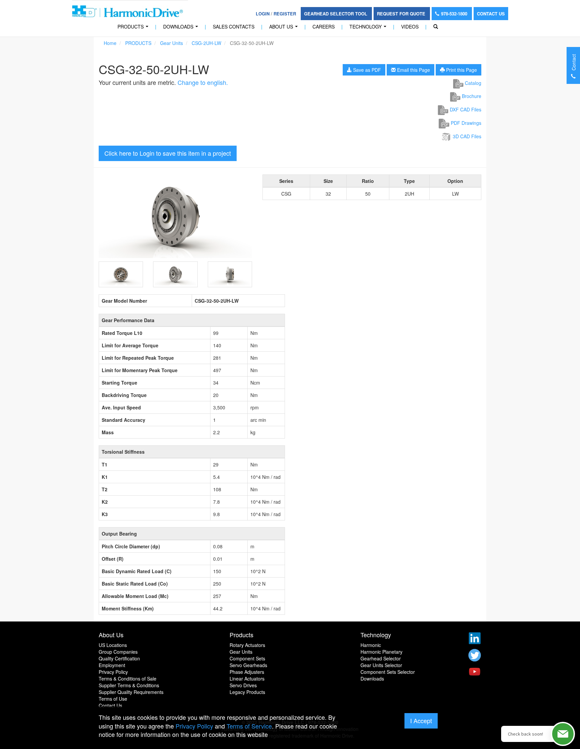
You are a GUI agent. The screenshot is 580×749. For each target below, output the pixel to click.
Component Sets (247, 658)
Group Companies (118, 651)
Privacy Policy (113, 671)
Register (285, 13)
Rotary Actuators (247, 645)
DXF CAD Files (464, 109)
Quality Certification (119, 658)
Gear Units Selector (381, 665)
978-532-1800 (455, 13)
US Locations (113, 645)
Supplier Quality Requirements (131, 692)
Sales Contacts (233, 26)
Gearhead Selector (380, 658)
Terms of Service (249, 725)
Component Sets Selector (387, 671)
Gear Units (171, 43)
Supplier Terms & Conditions (129, 685)
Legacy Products (247, 692)
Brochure (471, 96)
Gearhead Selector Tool (336, 13)
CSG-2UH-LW (206, 43)
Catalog (472, 83)
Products (241, 634)
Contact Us (491, 13)
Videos (410, 26)
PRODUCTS (134, 28)
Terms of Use (113, 698)
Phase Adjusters (247, 671)
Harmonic (370, 645)
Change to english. (203, 82)
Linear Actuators (247, 678)
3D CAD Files (466, 136)
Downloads (182, 28)
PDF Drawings (465, 122)
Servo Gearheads (248, 665)
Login (263, 13)
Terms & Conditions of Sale (127, 678)
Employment (112, 665)
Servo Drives (243, 685)
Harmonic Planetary (381, 651)
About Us (284, 28)
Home (110, 43)
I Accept (421, 720)
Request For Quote (402, 13)
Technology (369, 28)
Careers (323, 26)
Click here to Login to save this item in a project (167, 153)
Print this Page (461, 69)
